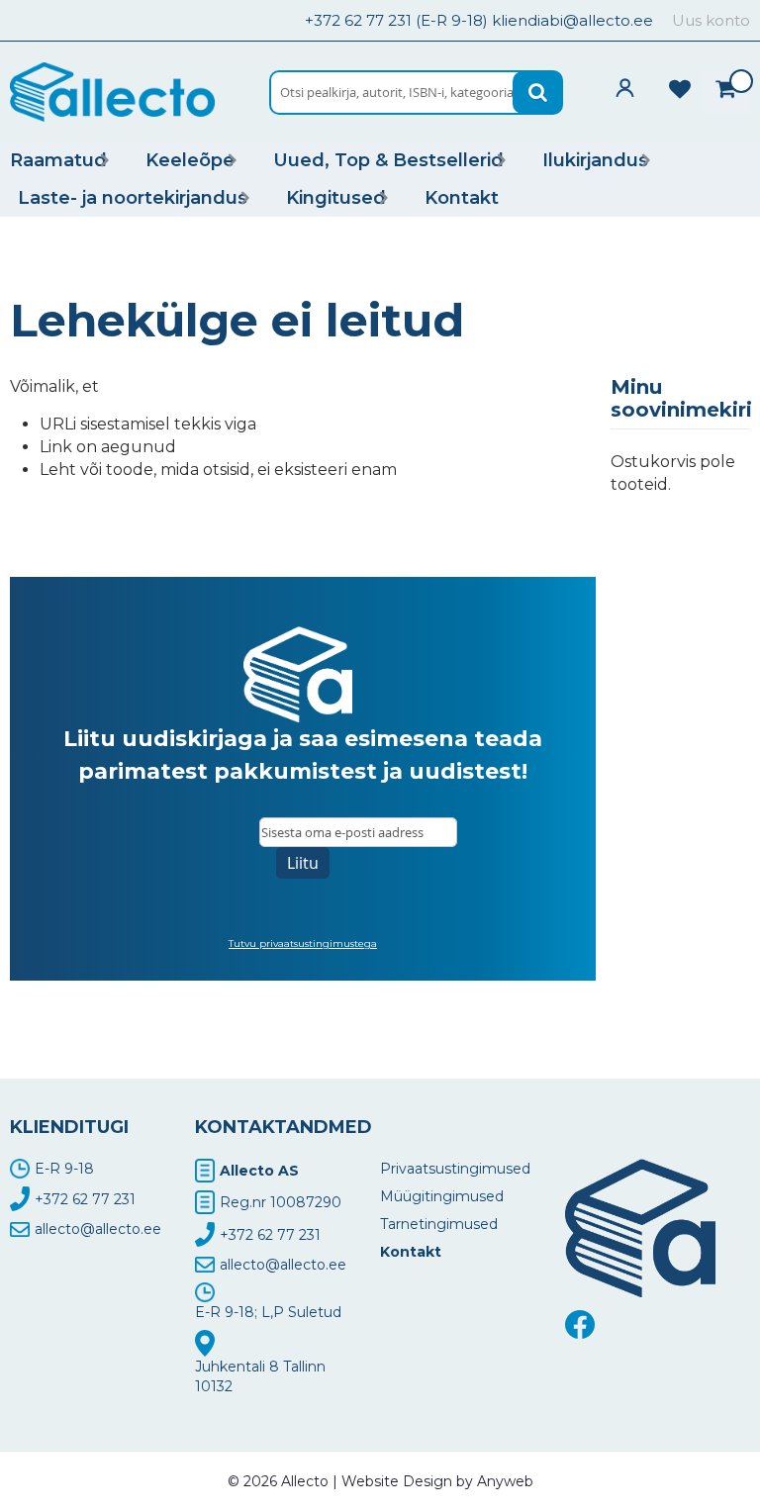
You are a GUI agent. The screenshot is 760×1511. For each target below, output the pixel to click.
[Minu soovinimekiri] (680, 86)
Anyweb (505, 1481)
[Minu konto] (625, 87)
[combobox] (416, 92)
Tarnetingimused (439, 1224)
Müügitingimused (442, 1196)
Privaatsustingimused (455, 1169)
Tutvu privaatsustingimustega (303, 943)
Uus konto (711, 20)
